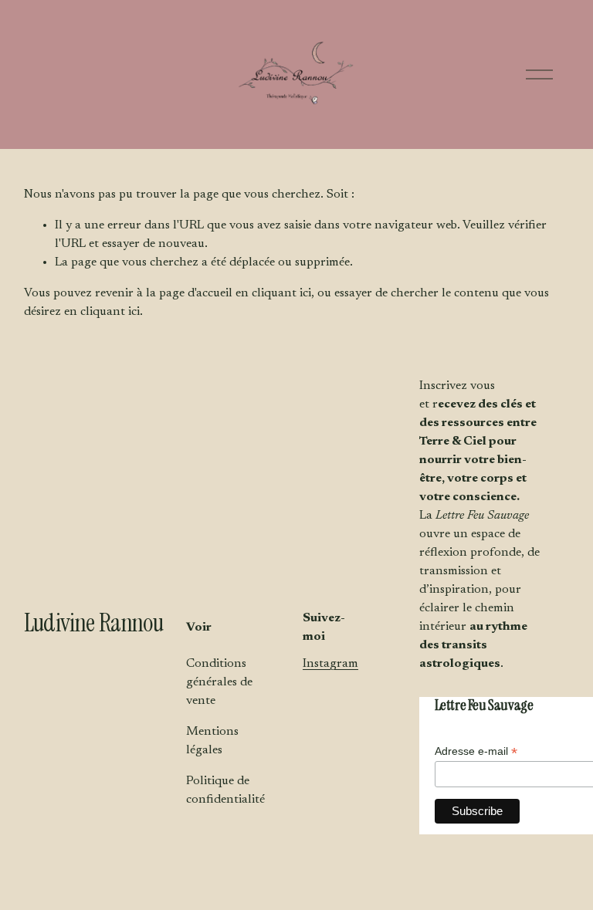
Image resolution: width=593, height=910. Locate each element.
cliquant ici (281, 293)
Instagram (330, 664)
